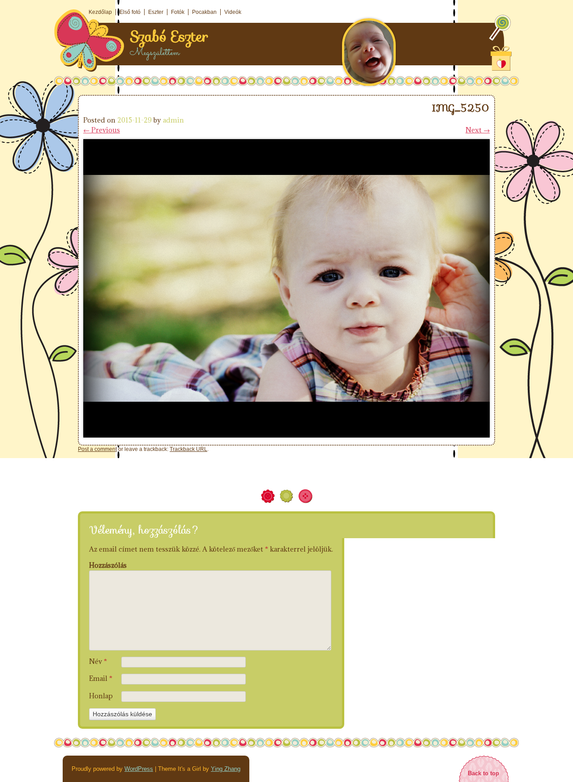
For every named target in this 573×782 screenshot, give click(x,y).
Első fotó (130, 12)
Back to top (483, 773)
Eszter (155, 12)
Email (100, 678)
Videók (232, 12)
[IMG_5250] (286, 435)
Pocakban (204, 12)
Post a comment (97, 449)
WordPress (138, 768)
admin (173, 120)
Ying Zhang (225, 768)
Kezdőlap (100, 12)
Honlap (101, 696)
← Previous (101, 130)
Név (98, 661)
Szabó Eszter (169, 37)
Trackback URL (188, 449)
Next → (478, 130)
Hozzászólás (108, 565)
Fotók (177, 12)
